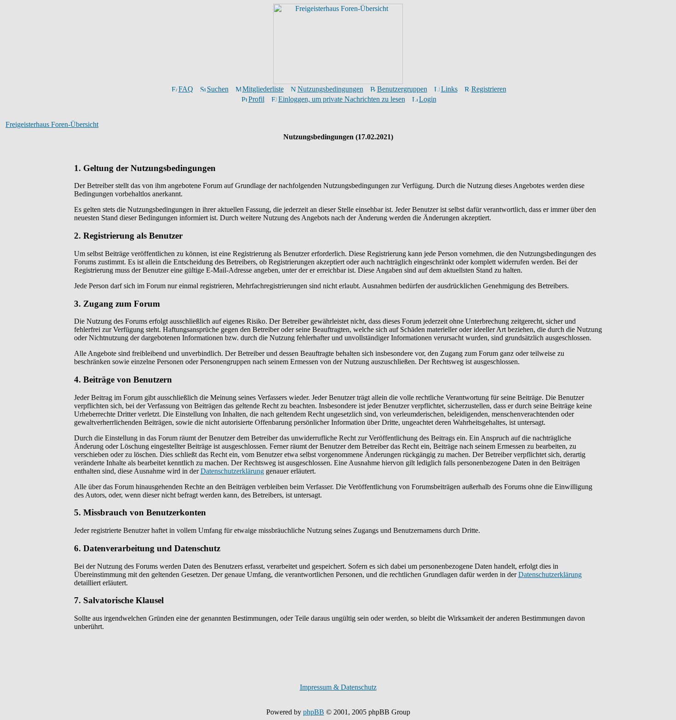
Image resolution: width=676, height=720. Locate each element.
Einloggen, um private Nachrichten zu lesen (341, 99)
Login (427, 99)
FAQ (185, 89)
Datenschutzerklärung (232, 471)
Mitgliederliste (263, 89)
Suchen (218, 89)
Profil (256, 99)
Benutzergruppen (402, 89)
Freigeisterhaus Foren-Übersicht (52, 124)
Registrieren (488, 89)
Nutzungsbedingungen (330, 89)
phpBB (313, 712)
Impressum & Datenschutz (338, 687)
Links (449, 89)
